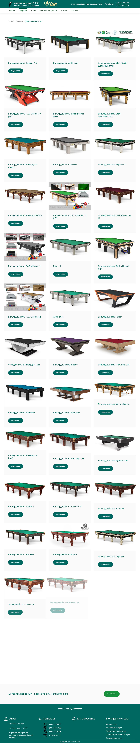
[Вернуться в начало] (24, 4)
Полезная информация (48, 11)
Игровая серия (111, 724)
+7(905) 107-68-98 (54, 724)
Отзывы (64, 11)
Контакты (75, 11)
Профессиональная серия (116, 731)
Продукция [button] (23, 11)
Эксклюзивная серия (114, 738)
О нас (33, 11)
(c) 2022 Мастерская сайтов (70, 741)
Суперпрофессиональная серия (118, 735)
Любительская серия (114, 728)
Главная (12, 11)
